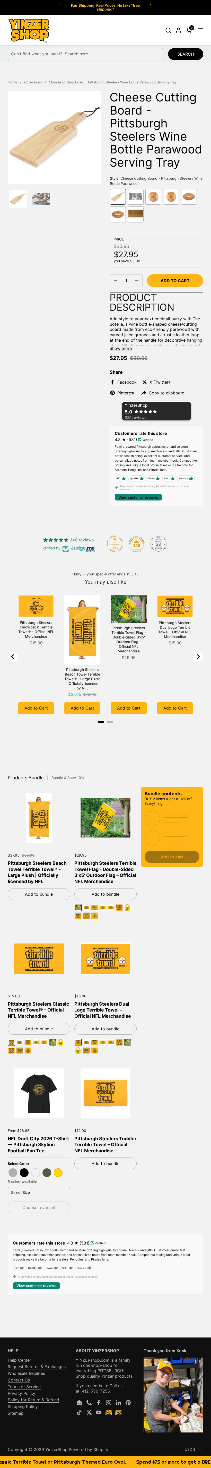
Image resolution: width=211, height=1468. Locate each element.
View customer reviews (138, 497)
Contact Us (19, 1380)
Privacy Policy (21, 1393)
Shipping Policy (23, 1406)
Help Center (19, 1360)
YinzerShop (56, 1449)
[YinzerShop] (29, 30)
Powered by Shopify (88, 1449)
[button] (168, 30)
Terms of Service (24, 1386)
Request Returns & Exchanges (37, 1366)
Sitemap (16, 1413)
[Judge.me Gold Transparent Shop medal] (115, 544)
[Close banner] (205, 1462)
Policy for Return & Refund (33, 1399)
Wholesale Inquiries (26, 1373)
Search (185, 54)
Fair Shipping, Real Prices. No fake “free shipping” (105, 7)
